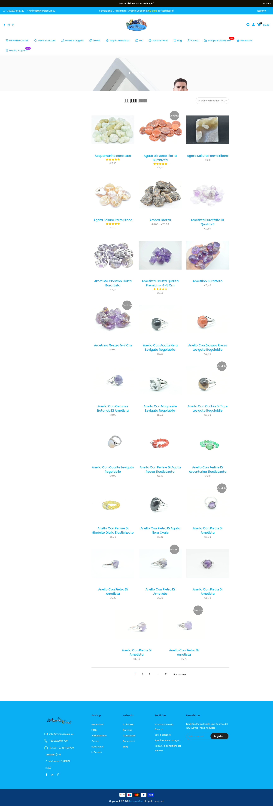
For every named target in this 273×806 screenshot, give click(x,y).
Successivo (179, 674)
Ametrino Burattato (207, 281)
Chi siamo (128, 724)
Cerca (194, 40)
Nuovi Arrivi (97, 746)
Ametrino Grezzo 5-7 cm (113, 345)
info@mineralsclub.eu (42, 10)
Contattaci (129, 735)
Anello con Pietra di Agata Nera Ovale (160, 530)
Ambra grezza (160, 220)
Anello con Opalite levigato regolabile (113, 469)
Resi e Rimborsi (163, 734)
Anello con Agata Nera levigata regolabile (160, 347)
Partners (127, 730)
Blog (179, 40)
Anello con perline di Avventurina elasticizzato (207, 469)
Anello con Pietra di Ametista (207, 530)
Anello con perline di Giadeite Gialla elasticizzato (113, 530)
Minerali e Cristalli (18, 40)
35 (166, 674)
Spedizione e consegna (167, 740)
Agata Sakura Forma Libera (207, 156)
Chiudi (7, 3)
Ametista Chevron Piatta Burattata (113, 283)
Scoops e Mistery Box (220, 40)
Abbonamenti (159, 40)
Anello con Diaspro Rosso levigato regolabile (207, 347)
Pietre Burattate (46, 40)
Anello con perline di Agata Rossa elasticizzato (160, 469)
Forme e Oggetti (74, 40)
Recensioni (246, 40)
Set (141, 40)
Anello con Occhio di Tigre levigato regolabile (208, 408)
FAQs (94, 730)
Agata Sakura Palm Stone (112, 220)
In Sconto (96, 752)
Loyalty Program (19, 49)
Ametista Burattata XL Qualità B (207, 222)
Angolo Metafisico (119, 40)
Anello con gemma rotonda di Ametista (113, 408)
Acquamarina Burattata (113, 156)
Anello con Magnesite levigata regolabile (160, 408)
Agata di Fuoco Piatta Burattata (160, 158)
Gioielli (96, 40)
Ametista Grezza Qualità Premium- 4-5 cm (160, 283)
